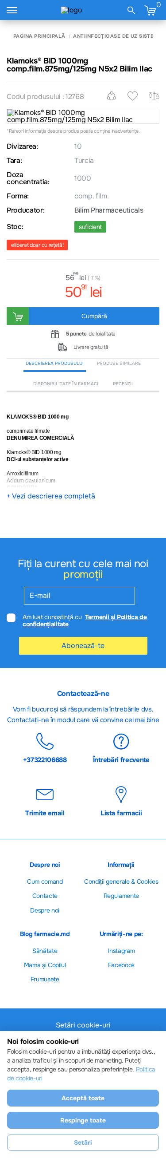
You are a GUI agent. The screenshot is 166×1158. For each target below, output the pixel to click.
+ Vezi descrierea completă (51, 496)
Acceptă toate (83, 1098)
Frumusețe (45, 979)
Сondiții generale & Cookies (121, 881)
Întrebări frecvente (121, 759)
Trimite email (45, 813)
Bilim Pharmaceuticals (108, 210)
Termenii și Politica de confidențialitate (85, 620)
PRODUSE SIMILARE (119, 363)
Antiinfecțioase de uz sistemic (118, 36)
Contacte (45, 896)
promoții (82, 574)
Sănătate (44, 951)
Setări (83, 1142)
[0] (150, 10)
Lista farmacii (121, 813)
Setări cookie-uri (83, 1025)
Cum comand (45, 881)
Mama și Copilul (45, 965)
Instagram (121, 951)
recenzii (123, 384)
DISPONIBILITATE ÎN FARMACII (66, 384)
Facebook (121, 965)
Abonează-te (83, 645)
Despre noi (44, 910)
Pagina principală (39, 36)
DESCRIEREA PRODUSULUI (55, 363)
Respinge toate (83, 1120)
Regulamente (121, 896)
